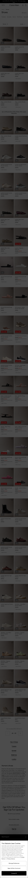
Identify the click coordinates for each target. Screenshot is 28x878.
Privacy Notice (11, 858)
